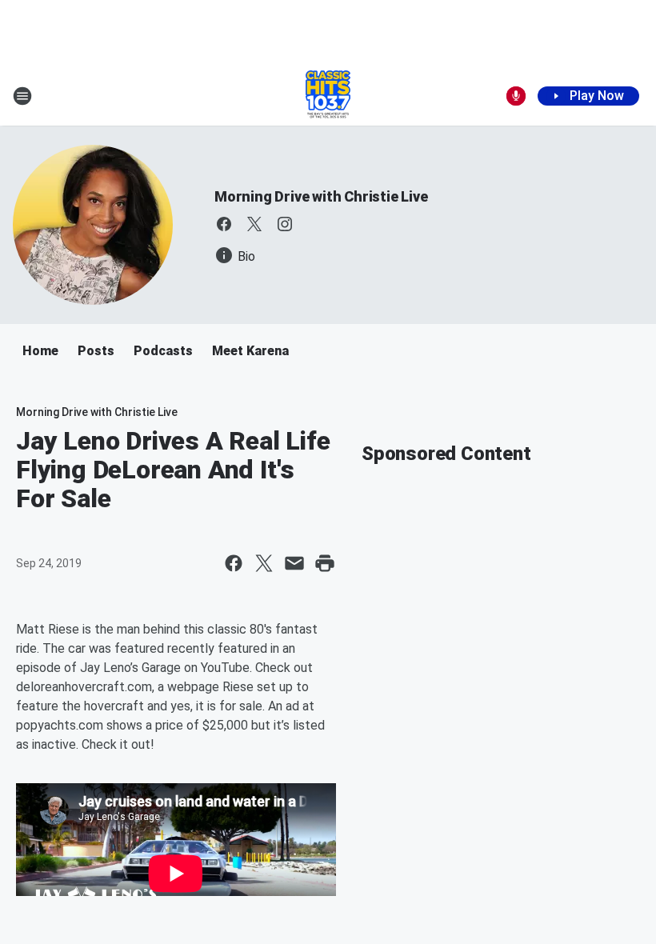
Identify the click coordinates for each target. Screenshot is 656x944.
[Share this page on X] (264, 563)
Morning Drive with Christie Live (321, 196)
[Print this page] (325, 563)
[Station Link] (328, 96)
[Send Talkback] (516, 96)
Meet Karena (250, 350)
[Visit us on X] (254, 224)
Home (40, 350)
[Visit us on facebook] (224, 224)
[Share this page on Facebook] (233, 563)
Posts (96, 350)
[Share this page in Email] (294, 563)
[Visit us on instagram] (284, 224)
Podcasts (163, 350)
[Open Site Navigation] (22, 96)
